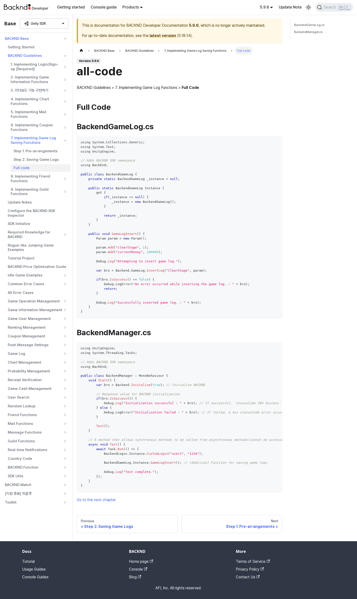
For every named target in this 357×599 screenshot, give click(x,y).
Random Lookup (21, 406)
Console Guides (35, 577)
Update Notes (20, 202)
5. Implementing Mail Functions (28, 114)
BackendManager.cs (308, 32)
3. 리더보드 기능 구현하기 (29, 90)
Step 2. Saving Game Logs (36, 159)
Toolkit (11, 502)
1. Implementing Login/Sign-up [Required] (35, 66)
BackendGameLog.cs (309, 25)
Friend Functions (22, 415)
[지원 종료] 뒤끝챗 (18, 493)
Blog (133, 577)
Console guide (104, 7)
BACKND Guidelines (25, 55)
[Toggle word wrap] (267, 348)
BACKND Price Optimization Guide (37, 267)
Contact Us (245, 577)
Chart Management (24, 362)
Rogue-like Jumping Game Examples (31, 247)
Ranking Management (27, 327)
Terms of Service (250, 561)
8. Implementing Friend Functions (30, 178)
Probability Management (29, 371)
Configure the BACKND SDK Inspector (31, 213)
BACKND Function (23, 467)
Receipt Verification (25, 380)
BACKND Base (17, 38)
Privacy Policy (247, 569)
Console (136, 569)
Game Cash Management (29, 388)
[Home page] (81, 50)
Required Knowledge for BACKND (29, 234)
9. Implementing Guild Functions (30, 191)
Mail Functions (20, 423)
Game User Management (29, 319)
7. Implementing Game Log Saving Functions (33, 140)
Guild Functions (21, 441)
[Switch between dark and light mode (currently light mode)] (308, 7)
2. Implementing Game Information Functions (30, 79)
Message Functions (25, 432)
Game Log (16, 353)
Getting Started (21, 47)
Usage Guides (34, 569)
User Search (18, 397)
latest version (163, 35)
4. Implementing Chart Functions (30, 101)
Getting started (71, 7)
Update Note (290, 7)
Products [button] (130, 7)
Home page (139, 561)
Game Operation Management (34, 301)
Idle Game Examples (25, 275)
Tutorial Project (21, 258)
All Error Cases (21, 293)
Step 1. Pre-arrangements (36, 151)
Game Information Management (35, 310)
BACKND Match (18, 485)
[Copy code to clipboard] (276, 142)
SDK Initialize (19, 224)
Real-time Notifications (27, 450)
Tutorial (28, 561)
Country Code (20, 458)
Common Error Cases (26, 284)
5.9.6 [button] (264, 7)
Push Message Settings (28, 345)
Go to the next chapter (96, 499)
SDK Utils (15, 476)
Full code (22, 168)
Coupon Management (26, 336)
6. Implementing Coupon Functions (32, 127)
